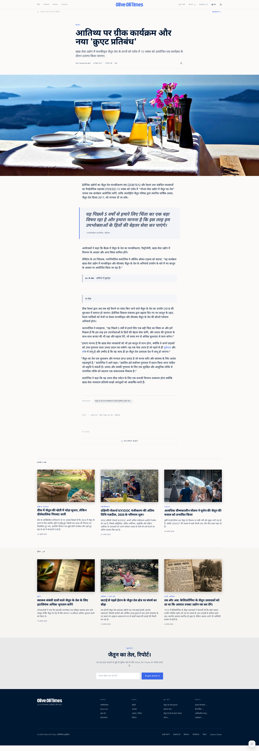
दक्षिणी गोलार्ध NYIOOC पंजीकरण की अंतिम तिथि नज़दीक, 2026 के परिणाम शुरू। (127, 513)
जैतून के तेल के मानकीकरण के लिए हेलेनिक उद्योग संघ (112, 401)
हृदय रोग (103, 713)
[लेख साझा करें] (181, 63)
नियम (204, 734)
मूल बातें (182, 5)
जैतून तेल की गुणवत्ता (170, 705)
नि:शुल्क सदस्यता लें (152, 676)
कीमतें (134, 705)
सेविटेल (117, 415)
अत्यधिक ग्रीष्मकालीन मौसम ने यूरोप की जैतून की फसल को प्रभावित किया (192, 513)
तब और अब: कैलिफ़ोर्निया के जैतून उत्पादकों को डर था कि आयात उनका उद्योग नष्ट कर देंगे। (191, 603)
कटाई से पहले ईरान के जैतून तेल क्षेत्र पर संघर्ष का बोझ (129, 603)
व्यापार (55, 5)
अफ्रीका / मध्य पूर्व (108, 597)
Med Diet (104, 709)
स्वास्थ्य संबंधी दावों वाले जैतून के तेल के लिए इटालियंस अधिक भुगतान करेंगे (62, 603)
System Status (216, 734)
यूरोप (39, 597)
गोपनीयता (196, 734)
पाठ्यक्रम (202, 5)
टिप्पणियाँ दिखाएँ (131, 441)
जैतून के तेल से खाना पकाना (173, 713)
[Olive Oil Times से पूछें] (252, 744)
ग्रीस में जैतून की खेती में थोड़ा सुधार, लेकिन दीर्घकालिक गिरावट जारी (62, 513)
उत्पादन (64, 5)
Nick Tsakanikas (82, 63)
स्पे (83, 352)
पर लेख (88, 298)
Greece (94, 415)
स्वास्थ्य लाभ (168, 709)
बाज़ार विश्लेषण (200, 705)
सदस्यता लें (176, 734)
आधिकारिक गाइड (200, 713)
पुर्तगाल (167, 347)
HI (215, 5)
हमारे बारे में (166, 734)
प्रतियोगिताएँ (105, 507)
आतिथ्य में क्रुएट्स (103, 278)
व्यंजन (191, 5)
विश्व (38, 5)
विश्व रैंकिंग (198, 709)
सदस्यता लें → (217, 12)
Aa (116, 63)
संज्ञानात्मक (103, 718)
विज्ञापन (186, 734)
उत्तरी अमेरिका (169, 597)
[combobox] (124, 11)
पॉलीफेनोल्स (104, 705)
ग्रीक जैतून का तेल (106, 415)
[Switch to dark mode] (221, 4)
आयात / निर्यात (137, 713)
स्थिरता (134, 718)
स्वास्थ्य (46, 5)
